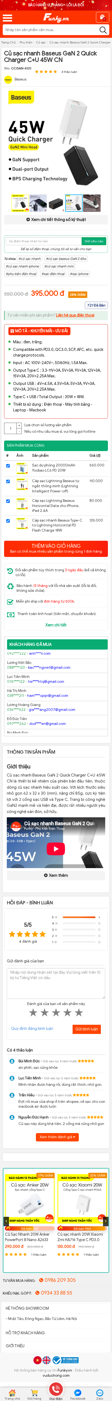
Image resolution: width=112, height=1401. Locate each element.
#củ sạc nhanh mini (59, 266)
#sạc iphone (79, 274)
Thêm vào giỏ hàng (56, 548)
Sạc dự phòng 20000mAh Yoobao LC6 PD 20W (53, 468)
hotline (89, 431)
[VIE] (37, 1360)
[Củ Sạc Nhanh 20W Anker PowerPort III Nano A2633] (30, 1198)
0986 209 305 (60, 1280)
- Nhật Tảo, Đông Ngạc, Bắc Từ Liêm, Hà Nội (41, 1318)
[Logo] (56, 16)
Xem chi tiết (56, 625)
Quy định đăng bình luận (32, 1028)
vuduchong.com (56, 1375)
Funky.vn (65, 1370)
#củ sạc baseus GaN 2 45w (66, 259)
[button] (103, 95)
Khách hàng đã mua (31, 644)
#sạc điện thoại (53, 274)
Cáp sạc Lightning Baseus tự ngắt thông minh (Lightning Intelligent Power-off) (55, 486)
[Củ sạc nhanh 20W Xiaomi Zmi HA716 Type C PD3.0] (82, 1198)
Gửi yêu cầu (94, 241)
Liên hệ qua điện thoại (75, 315)
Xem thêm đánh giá (56, 1137)
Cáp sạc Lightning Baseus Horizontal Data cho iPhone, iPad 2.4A (55, 505)
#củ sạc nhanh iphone (22, 266)
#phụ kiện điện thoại (21, 274)
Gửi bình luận (86, 1029)
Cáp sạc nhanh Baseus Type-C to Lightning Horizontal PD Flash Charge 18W (57, 525)
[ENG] (46, 1360)
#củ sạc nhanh (29, 259)
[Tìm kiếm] (103, 30)
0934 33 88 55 (56, 1293)
